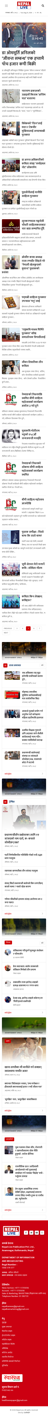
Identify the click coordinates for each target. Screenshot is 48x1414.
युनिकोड (5, 1365)
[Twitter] (31, 1232)
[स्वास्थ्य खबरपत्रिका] (24, 1378)
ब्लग (7, 1041)
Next (6, 632)
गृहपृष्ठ (4, 1322)
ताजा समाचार (15, 665)
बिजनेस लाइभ (7, 1331)
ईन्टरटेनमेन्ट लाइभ (8, 1335)
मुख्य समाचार (7, 1327)
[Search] (43, 6)
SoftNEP (27, 1412)
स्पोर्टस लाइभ (6, 1339)
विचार (8, 942)
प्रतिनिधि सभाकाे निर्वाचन (11, 1361)
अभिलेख (5, 1348)
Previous (8, 628)
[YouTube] (37, 1232)
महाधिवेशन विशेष (8, 1344)
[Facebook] (26, 1232)
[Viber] (42, 1232)
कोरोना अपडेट (7, 1352)
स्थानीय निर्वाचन (8, 1357)
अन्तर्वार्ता (9, 1139)
